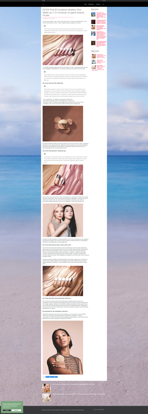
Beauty (47, 377)
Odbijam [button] (7, 410)
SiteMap (63, 410)
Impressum (68, 410)
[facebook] (42, 0)
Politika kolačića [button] (13, 406)
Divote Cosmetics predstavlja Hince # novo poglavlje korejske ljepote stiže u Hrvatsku (101, 27)
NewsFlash (91, 4)
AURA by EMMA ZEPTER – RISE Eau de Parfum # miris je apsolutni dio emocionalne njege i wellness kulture (78, 394)
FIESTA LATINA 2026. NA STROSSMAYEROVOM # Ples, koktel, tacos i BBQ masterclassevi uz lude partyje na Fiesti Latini (101, 44)
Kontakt (98, 4)
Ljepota (52, 377)
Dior (56, 377)
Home (85, 4)
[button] (103, 0)
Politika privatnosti (46, 410)
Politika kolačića (56, 410)
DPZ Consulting (80, 410)
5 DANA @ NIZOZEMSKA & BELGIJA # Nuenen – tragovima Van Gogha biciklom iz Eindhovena (101, 22)
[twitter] (44, 0)
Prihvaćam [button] (16, 410)
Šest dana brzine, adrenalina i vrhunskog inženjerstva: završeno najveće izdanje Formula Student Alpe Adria (101, 15)
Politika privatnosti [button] (6, 407)
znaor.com (101, 409)
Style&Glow (46, 18)
